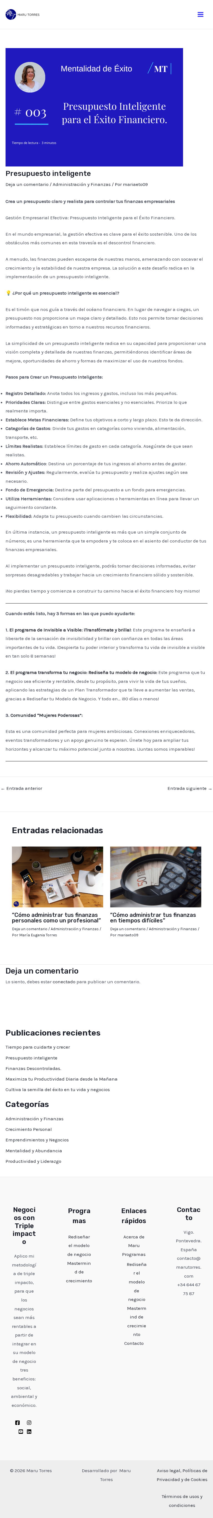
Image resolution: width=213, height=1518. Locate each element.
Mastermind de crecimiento (79, 1271)
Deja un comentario (27, 184)
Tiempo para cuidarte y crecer (38, 1047)
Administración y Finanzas (82, 184)
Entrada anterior (21, 788)
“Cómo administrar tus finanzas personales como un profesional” (56, 918)
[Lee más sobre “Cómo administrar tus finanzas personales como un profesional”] (57, 876)
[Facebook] (17, 1422)
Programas (134, 1254)
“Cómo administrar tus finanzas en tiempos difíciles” (153, 918)
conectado (64, 981)
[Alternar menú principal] (201, 14)
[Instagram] (29, 1422)
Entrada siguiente (190, 788)
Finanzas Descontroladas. (33, 1068)
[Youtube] (20, 1431)
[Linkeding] (29, 1431)
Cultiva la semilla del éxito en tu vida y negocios (58, 1089)
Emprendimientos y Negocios (37, 1140)
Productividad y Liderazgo (33, 1161)
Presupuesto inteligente (31, 1058)
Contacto (134, 1343)
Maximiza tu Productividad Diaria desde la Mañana (62, 1079)
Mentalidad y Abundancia (34, 1150)
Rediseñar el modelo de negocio (79, 1245)
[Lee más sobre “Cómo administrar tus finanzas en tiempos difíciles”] (155, 876)
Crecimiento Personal (29, 1129)
